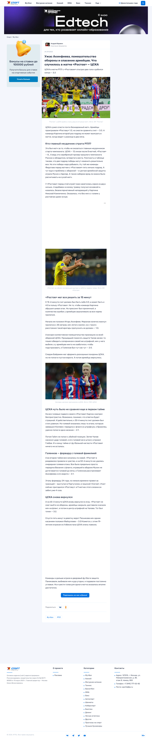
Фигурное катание (44, 3)
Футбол (28, 3)
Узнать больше (23, 79)
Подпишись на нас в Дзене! (75, 595)
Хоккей (60, 3)
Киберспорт (90, 706)
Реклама (58, 675)
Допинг (88, 712)
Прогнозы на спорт (93, 723)
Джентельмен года (129, 3)
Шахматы (89, 702)
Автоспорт (89, 699)
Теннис (88, 3)
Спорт (9, 37)
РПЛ (59, 617)
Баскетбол (89, 689)
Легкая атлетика (92, 716)
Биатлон (88, 709)
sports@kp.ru (127, 687)
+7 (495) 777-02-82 (132, 684)
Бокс (78, 3)
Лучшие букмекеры (93, 726)
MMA (70, 3)
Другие (88, 719)
